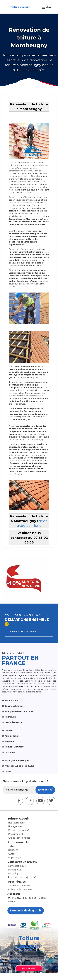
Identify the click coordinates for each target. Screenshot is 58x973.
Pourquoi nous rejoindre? (22, 877)
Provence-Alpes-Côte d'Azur (19, 766)
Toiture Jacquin (20, 7)
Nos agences (15, 826)
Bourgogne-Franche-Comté (19, 711)
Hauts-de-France (13, 722)
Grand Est (9, 730)
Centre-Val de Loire (15, 706)
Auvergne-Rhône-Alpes (17, 760)
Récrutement (15, 834)
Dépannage (14, 857)
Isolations (13, 850)
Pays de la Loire (13, 736)
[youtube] (40, 801)
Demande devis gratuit (25, 910)
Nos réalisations (16, 822)
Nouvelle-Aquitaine (15, 747)
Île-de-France (11, 700)
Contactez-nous (16, 866)
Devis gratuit (15, 869)
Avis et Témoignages (19, 838)
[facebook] (19, 801)
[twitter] (51, 801)
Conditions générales (19, 885)
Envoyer (44, 789)
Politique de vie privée (20, 889)
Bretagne (9, 741)
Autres (11, 853)
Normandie (10, 717)
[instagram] (30, 801)
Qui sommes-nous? (18, 830)
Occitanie (10, 752)
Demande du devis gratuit (29, 631)
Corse (8, 771)
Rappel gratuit (16, 873)
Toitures (12, 846)
